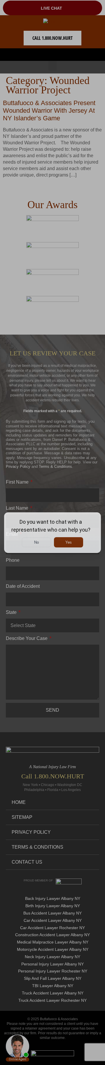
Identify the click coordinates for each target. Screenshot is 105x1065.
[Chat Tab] (52, 532)
